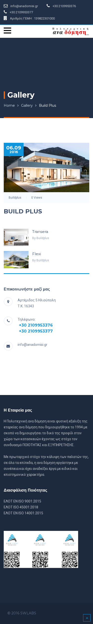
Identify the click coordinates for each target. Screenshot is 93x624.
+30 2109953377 (36, 331)
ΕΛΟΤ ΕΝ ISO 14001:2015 (23, 513)
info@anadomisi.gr (32, 345)
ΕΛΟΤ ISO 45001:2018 (21, 507)
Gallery (27, 105)
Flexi (36, 253)
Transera (40, 231)
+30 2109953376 (36, 325)
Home (9, 105)
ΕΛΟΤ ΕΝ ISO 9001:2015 (22, 501)
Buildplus (15, 197)
